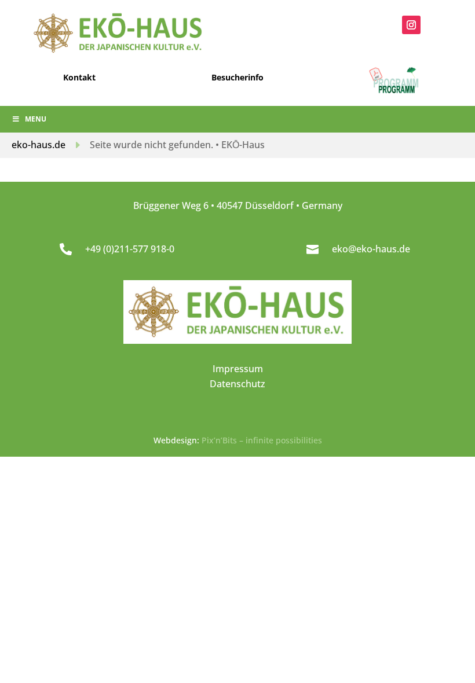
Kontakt (79, 77)
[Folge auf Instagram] (411, 25)
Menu (35, 119)
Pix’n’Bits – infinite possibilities (262, 440)
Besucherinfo (237, 77)
